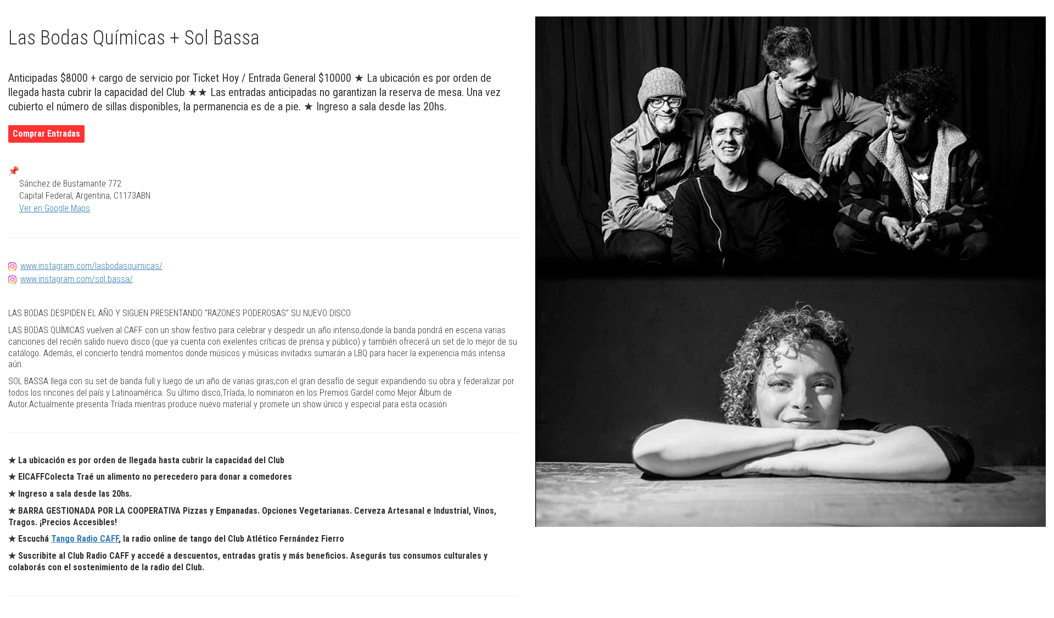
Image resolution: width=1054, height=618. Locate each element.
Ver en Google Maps (54, 208)
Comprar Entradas (46, 133)
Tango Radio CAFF (85, 538)
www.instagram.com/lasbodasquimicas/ (91, 266)
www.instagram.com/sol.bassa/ (76, 279)
